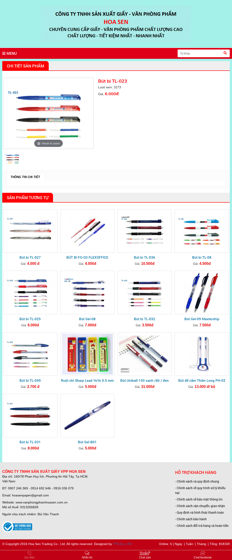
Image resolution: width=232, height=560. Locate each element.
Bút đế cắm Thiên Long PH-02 (201, 380)
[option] (48, 113)
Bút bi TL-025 (30, 319)
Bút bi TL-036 (144, 257)
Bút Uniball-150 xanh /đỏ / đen (144, 380)
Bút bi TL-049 (30, 380)
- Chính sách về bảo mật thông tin (198, 499)
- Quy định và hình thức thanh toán (199, 512)
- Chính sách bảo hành (191, 519)
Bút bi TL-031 (30, 442)
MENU (12, 53)
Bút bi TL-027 (30, 257)
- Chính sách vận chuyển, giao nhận (200, 506)
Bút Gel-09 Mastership (201, 319)
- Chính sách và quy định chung (197, 481)
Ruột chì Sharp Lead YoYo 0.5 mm (87, 380)
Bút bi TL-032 (144, 319)
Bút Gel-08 (87, 319)
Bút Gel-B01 (87, 442)
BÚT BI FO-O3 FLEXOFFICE (87, 257)
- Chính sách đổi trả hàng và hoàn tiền (202, 525)
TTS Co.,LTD (122, 544)
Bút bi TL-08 (201, 257)
